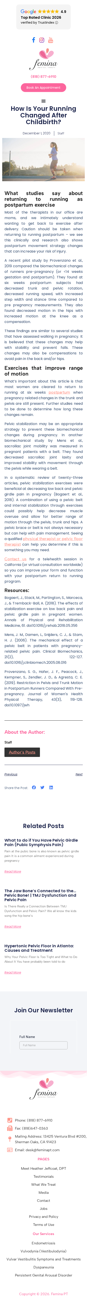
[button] (34, 787)
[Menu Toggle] (43, 101)
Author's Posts (22, 752)
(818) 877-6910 (43, 76)
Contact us (15, 559)
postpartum (59, 392)
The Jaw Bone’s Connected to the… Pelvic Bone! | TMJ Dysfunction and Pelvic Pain (40, 895)
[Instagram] (41, 41)
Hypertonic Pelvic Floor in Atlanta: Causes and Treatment (39, 948)
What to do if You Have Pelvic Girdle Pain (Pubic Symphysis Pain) (41, 842)
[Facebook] (33, 41)
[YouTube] (50, 41)
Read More (12, 871)
